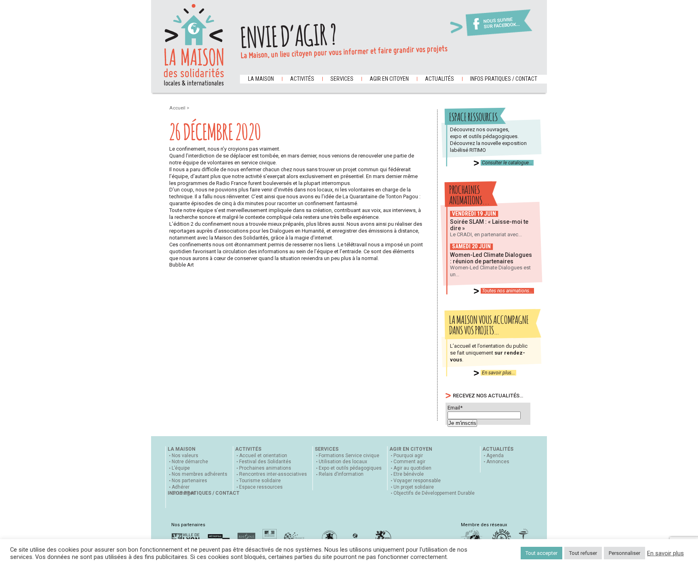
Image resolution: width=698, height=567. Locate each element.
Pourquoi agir (408, 455)
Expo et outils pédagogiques (350, 468)
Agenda (495, 455)
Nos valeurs (185, 455)
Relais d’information (341, 474)
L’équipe (181, 468)
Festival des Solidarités (265, 461)
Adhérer (180, 487)
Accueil (178, 108)
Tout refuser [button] (583, 553)
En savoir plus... (498, 373)
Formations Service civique (349, 455)
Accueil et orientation (263, 455)
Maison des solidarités (194, 45)
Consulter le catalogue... (507, 163)
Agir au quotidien (412, 468)
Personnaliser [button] (624, 553)
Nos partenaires (189, 480)
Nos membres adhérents (199, 474)
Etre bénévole (408, 474)
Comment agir (409, 461)
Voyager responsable (417, 480)
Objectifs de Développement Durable (434, 493)
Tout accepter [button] (541, 553)
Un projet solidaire (413, 487)
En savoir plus (665, 553)
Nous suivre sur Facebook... (501, 23)
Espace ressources (261, 487)
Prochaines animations (265, 468)
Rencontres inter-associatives (273, 474)
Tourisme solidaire (260, 480)
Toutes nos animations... (507, 291)
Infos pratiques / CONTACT (503, 79)
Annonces (497, 461)
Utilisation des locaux (343, 461)
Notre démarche (190, 461)
